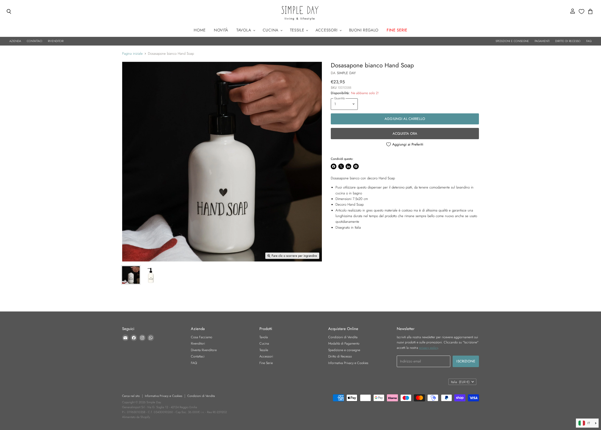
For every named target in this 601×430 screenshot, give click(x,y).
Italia (460, 382)
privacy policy (428, 347)
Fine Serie (266, 363)
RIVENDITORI (56, 41)
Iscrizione (465, 361)
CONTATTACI (34, 41)
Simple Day (346, 73)
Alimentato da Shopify (136, 417)
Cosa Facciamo (201, 337)
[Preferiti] (581, 11)
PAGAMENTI (542, 41)
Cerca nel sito (131, 396)
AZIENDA (15, 41)
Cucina (271, 30)
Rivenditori (198, 343)
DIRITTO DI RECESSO (568, 41)
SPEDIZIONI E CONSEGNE (512, 41)
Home (200, 30)
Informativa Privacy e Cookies (348, 363)
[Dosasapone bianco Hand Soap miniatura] (131, 275)
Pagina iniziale (132, 54)
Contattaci (197, 356)
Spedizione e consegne (344, 350)
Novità (221, 30)
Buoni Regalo (363, 30)
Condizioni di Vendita (343, 337)
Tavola (244, 30)
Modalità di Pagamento (343, 343)
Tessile (297, 30)
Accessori (327, 30)
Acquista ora (405, 133)
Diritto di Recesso (340, 356)
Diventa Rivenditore (204, 350)
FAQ (589, 41)
